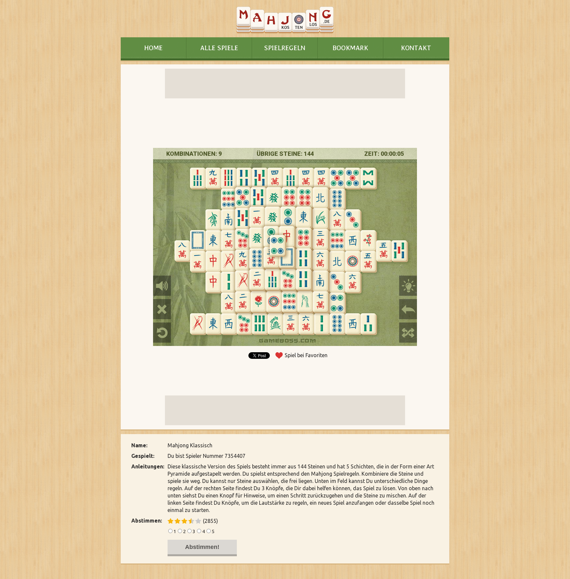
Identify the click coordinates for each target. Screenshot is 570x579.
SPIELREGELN (284, 47)
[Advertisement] (77, 247)
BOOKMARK (350, 47)
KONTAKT (416, 47)
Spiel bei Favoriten (306, 355)
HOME (153, 47)
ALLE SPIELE (219, 47)
